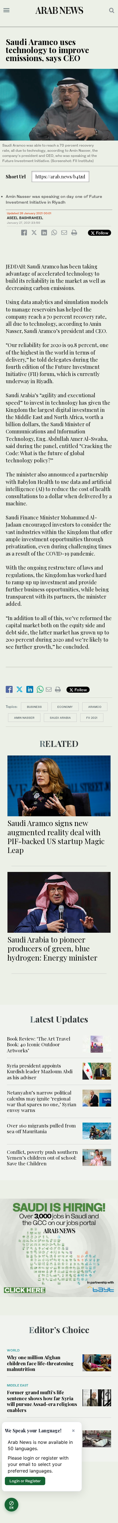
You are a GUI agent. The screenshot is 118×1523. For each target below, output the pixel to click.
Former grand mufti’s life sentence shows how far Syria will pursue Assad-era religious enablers (42, 1401)
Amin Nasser (24, 717)
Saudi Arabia (60, 717)
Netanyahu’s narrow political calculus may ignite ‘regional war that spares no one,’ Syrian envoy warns (41, 1101)
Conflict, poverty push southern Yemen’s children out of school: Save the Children (42, 1158)
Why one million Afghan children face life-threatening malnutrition (40, 1363)
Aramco (94, 706)
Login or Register (25, 1481)
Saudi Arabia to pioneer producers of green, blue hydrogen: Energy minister (52, 948)
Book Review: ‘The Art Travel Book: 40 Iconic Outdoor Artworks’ (38, 1044)
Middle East (17, 1385)
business (34, 706)
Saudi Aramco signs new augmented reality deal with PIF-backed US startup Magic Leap (56, 836)
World (13, 1350)
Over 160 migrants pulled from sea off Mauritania (41, 1128)
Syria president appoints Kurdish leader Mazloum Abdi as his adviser (39, 1071)
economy (65, 706)
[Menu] (6, 10)
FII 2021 (91, 717)
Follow (101, 232)
